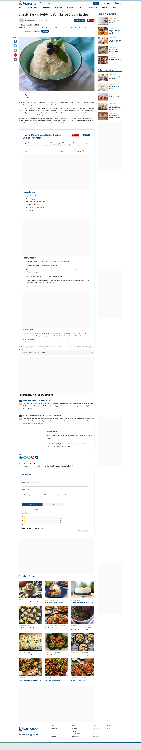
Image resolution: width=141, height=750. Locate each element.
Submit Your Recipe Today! (61, 466)
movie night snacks (56, 115)
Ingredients (46, 8)
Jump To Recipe (79, 20)
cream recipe (50, 441)
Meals (52, 725)
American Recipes (28, 28)
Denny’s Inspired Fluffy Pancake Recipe (114, 32)
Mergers (94, 731)
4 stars (37, 481)
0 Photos (36, 24)
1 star (30, 481)
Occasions (58, 8)
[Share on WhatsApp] (15, 50)
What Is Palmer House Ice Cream (114, 116)
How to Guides (32, 8)
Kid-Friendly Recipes (84, 28)
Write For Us (95, 728)
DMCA (94, 733)
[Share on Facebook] (15, 41)
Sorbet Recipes (36, 31)
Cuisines (70, 8)
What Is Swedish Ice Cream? (115, 97)
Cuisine (53, 733)
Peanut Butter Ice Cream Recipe (114, 50)
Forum (108, 3)
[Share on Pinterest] (90, 20)
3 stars (35, 481)
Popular (104, 8)
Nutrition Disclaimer (28, 339)
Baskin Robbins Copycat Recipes (42, 28)
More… (115, 8)
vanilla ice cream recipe (28, 123)
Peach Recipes (27, 31)
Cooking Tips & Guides (76, 733)
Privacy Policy (96, 736)
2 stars (33, 481)
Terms (108, 733)
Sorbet (33, 11)
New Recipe (74, 728)
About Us (95, 725)
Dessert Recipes (65, 28)
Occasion (53, 731)
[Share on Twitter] (15, 45)
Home (20, 11)
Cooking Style (54, 736)
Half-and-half (74, 28)
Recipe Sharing (86, 346)
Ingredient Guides (75, 736)
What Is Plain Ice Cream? (114, 87)
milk (45, 113)
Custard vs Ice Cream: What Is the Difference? (115, 107)
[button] (15, 59)
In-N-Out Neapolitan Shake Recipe (115, 60)
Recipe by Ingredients (76, 731)
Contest (108, 728)
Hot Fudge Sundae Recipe (114, 21)
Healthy (73, 725)
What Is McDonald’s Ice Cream (115, 77)
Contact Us (109, 725)
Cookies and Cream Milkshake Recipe (115, 40)
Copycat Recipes (56, 28)
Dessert (26, 11)
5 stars (40, 481)
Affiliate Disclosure (111, 731)
